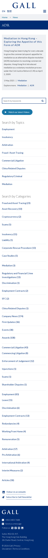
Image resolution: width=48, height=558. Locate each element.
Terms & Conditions (21, 548)
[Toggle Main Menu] (45, 11)
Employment (8, 129)
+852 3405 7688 (12, 520)
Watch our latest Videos (18, 112)
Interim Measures (11, 470)
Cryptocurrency (10, 216)
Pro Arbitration (9, 454)
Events (5, 329)
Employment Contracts (13, 290)
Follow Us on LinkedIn (16, 492)
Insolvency (7, 137)
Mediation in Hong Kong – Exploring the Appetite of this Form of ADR (23, 41)
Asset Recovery (10, 208)
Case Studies (8, 255)
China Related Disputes (13, 168)
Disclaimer (6, 548)
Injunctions (7, 368)
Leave (5, 400)
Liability (6, 240)
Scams (5, 224)
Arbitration (7, 144)
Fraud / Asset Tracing (12, 152)
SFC (4, 298)
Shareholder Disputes (13, 384)
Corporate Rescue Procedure (16, 247)
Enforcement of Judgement (16, 361)
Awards (6, 337)
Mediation (22, 80)
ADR (32, 85)
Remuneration (9, 439)
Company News (10, 316)
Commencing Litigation (13, 353)
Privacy (17, 545)
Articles (6, 480)
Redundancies (9, 423)
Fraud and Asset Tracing (14, 203)
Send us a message (13, 523)
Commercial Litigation (13, 160)
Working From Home (12, 431)
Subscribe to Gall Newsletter (19, 497)
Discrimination (9, 283)
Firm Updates (8, 322)
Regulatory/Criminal (12, 176)
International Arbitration (14, 462)
